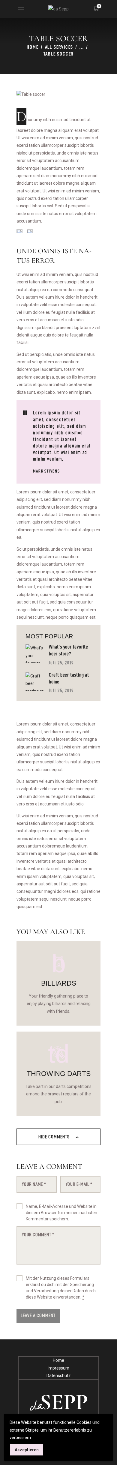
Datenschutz (58, 1375)
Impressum (58, 1368)
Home (32, 47)
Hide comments (54, 1136)
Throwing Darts (59, 1073)
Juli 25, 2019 (61, 662)
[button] (21, 9)
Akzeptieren (27, 1449)
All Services (59, 47)
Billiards (58, 983)
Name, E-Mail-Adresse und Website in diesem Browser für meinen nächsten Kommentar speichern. (61, 1212)
